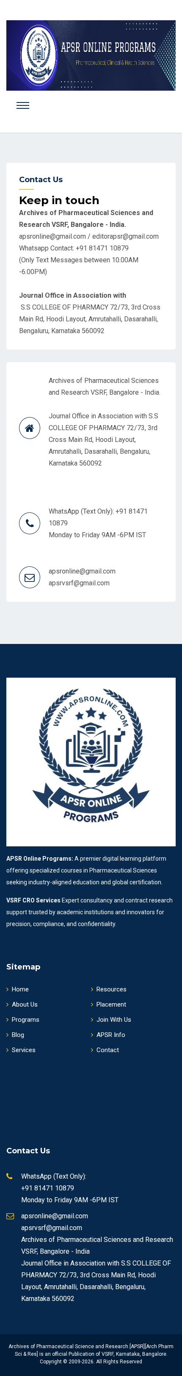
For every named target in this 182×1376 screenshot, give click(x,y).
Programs (25, 1019)
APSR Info (111, 1035)
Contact (108, 1050)
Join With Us (114, 1019)
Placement (111, 1004)
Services (24, 1050)
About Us (25, 1004)
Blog (18, 1035)
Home (20, 989)
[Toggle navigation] (23, 105)
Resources (112, 989)
